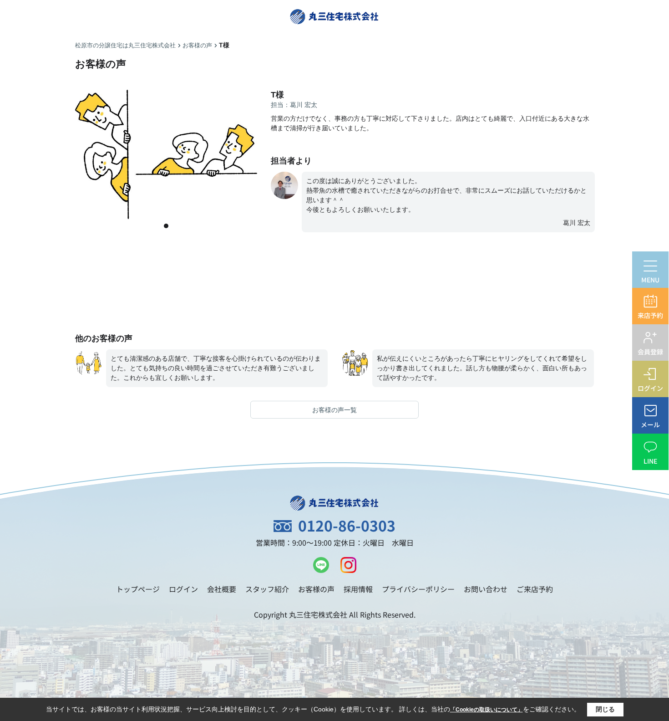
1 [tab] (166, 226)
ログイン (183, 588)
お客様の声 (316, 588)
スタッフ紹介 (267, 588)
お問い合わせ (485, 588)
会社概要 (221, 588)
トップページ (138, 588)
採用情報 (358, 588)
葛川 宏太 (576, 222)
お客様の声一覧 (334, 410)
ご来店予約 (535, 588)
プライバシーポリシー (418, 588)
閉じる (605, 709)
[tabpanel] (166, 154)
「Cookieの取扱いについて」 (486, 709)
